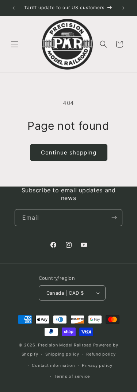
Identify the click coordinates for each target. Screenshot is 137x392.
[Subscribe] (114, 217)
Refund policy (100, 354)
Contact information (53, 365)
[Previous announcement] (13, 8)
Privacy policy (97, 365)
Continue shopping (68, 152)
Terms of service (72, 376)
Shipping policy (62, 354)
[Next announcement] (123, 8)
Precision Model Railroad (65, 345)
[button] (15, 44)
